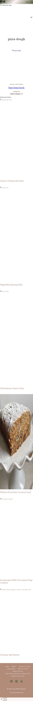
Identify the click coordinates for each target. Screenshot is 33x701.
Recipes (12, 84)
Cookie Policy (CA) (18, 676)
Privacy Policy (23, 668)
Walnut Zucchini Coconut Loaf (15, 492)
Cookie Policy (18, 671)
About (14, 666)
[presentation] (16, 65)
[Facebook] (1, 2)
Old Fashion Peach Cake (12, 388)
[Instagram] (16, 682)
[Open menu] (31, 17)
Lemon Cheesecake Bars (12, 181)
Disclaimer (11, 668)
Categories (16, 91)
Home (7, 666)
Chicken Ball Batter (10, 654)
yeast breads (19, 84)
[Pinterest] (4, 2)
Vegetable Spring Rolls (11, 284)
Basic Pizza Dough (16, 87)
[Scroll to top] (1, 699)
